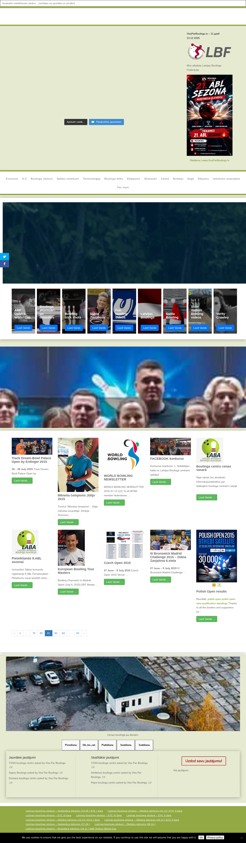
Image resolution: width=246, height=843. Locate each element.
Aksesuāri (150, 178)
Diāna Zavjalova (97, 315)
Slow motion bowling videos (197, 312)
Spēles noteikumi (68, 178)
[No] (241, 838)
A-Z (24, 178)
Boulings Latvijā (75, 56)
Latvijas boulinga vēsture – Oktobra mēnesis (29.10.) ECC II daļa (141, 820)
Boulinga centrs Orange (46, 52)
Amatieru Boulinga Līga (66, 16)
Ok (201, 837)
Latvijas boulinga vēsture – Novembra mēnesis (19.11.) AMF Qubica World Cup (71, 829)
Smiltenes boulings (69, 64)
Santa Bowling (172, 315)
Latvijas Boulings (148, 315)
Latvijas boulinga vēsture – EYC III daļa (48, 815)
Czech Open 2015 (117, 563)
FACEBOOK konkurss (167, 458)
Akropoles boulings (55, 47)
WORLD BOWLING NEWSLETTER (118, 477)
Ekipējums (133, 178)
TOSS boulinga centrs (21, 762)
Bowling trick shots (73, 315)
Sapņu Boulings (18, 772)
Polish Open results (211, 591)
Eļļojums (203, 178)
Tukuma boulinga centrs (38, 69)
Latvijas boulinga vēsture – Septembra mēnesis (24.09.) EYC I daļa (64, 811)
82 (56, 633)
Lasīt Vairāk (23, 327)
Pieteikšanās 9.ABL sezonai (27, 560)
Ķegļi (190, 178)
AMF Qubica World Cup (22, 313)
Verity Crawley (222, 315)
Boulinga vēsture (42, 178)
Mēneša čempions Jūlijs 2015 (76, 497)
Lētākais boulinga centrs (61, 60)
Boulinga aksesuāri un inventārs (47, 312)
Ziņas (41, 16)
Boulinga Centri (136, 16)
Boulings (65, 56)
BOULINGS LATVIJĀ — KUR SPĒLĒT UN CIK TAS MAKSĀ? (52, 39)
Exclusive (12, 178)
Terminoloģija (91, 178)
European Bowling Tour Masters (76, 571)
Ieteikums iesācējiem (226, 178)
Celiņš (165, 178)
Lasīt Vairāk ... (22, 480)
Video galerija (111, 16)
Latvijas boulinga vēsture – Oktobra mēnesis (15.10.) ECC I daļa (63, 820)
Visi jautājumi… (182, 770)
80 (41, 633)
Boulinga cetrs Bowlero (37, 56)
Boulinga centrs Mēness (27, 52)
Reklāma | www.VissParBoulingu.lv (209, 160)
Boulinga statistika (54, 56)
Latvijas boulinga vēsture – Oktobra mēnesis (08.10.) (125, 824)
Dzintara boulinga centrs (27, 60)
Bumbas (178, 178)
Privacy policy (215, 837)
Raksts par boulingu (25, 64)
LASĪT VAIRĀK (31, 87)
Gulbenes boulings (44, 60)
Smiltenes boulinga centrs (105, 772)
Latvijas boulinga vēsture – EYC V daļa (148, 815)
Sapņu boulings (55, 64)
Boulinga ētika (113, 178)
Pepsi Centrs (76, 60)
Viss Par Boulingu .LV (28, 47)
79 (33, 633)
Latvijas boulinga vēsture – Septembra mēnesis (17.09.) (58, 824)
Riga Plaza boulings (41, 64)
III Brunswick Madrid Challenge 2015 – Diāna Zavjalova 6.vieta (168, 557)
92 (77, 633)
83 (63, 633)
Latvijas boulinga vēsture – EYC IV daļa (99, 815)
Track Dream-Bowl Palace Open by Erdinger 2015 (31, 460)
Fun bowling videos (121, 313)
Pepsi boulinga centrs (103, 782)
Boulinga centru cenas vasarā (213, 468)
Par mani (123, 187)
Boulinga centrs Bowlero (72, 47)
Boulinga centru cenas (64, 52)
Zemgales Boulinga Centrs (58, 69)
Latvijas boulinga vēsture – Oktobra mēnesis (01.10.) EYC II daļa (145, 811)
